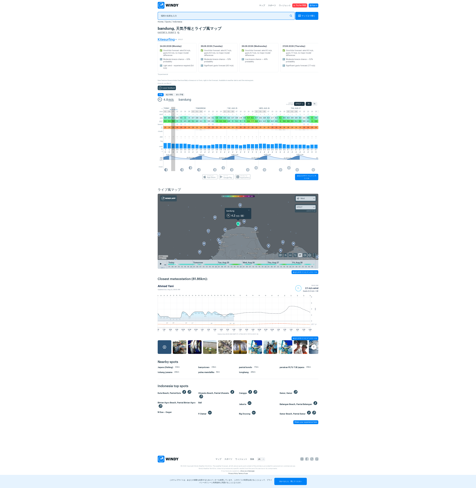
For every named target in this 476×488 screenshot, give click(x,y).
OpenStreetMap (305, 259)
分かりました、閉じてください (290, 481)
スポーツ (272, 5)
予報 (160, 95)
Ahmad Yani (166, 286)
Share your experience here (306, 422)
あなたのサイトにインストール (306, 177)
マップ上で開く (308, 16)
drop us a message (247, 471)
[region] (238, 226)
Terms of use (243, 473)
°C (162, 127)
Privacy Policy (233, 473)
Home (160, 22)
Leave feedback (168, 88)
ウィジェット (285, 5)
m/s (171, 99)
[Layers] (281, 255)
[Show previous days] (165, 265)
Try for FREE (301, 5)
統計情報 (169, 95)
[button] (178, 32)
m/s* (161, 121)
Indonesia (177, 22)
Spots (168, 22)
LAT (161, 160)
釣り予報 (179, 95)
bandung (185, 99)
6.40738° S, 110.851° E (167, 32)
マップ (262, 5)
